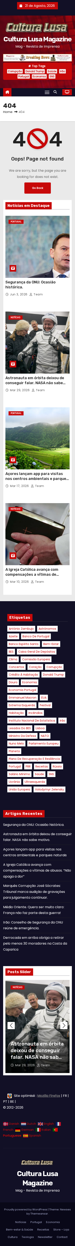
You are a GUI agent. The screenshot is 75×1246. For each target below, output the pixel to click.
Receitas (41, 766)
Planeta (14, 751)
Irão (62, 71)
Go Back (37, 188)
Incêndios (35, 713)
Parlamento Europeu (44, 743)
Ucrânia (14, 782)
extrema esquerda (22, 705)
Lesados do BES (20, 728)
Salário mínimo (19, 774)
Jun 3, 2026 (19, 294)
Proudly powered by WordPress (26, 1209)
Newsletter (45, 1237)
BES (11, 652)
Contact (62, 1237)
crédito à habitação (23, 675)
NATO (45, 736)
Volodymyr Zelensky (49, 789)
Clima (13, 659)
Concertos (16, 667)
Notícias (15, 317)
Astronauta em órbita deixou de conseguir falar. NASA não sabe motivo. (34, 383)
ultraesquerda (35, 782)
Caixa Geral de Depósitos (36, 652)
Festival (45, 705)
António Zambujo (21, 629)
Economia (39, 76)
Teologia (28, 1237)
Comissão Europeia (36, 659)
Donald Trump (35, 71)
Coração (35, 667)
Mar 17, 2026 (20, 486)
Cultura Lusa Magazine (37, 39)
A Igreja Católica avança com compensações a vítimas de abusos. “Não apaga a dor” (31, 574)
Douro (13, 682)
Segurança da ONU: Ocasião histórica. (33, 824)
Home (7, 112)
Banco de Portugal (35, 636)
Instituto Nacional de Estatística (32, 720)
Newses (65, 1209)
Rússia (57, 766)
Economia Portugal (22, 690)
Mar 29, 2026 (20, 390)
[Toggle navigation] (47, 92)
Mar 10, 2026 (20, 582)
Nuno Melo (16, 743)
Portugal (23, 76)
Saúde (52, 71)
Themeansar (39, 1214)
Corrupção (15, 71)
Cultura (13, 1237)
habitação (16, 713)
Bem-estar (51, 644)
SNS (52, 76)
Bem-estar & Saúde (19, 1230)
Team (38, 294)
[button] (56, 92)
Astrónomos (47, 629)
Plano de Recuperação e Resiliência (34, 759)
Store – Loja (61, 1230)
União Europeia (19, 789)
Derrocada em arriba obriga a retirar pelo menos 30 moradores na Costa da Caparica (35, 943)
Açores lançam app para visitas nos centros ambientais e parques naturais (36, 478)
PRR (28, 766)
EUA (43, 698)
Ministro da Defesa (22, 736)
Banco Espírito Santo (24, 644)
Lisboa (40, 728)
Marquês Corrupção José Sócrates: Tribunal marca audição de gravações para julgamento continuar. (34, 891)
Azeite (13, 636)
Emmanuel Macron (22, 698)
